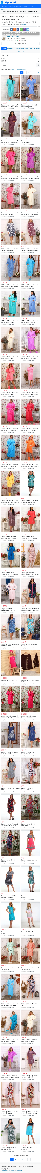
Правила (10, 48)
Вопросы (21, 51)
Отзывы (37, 48)
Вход (31, 6)
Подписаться (21, 44)
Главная (4, 10)
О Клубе (24, 6)
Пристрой (11, 6)
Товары (3, 48)
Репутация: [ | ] (14, 40)
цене (12, 69)
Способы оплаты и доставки (23, 48)
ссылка (23, 24)
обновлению (21, 69)
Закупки (4, 6)
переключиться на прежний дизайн (11, 1170)
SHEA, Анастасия (13, 36)
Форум (18, 6)
